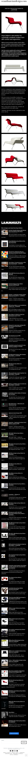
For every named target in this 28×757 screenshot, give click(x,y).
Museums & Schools (18, 753)
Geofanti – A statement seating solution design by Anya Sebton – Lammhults (17, 295)
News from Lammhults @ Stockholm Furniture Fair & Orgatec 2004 (17, 671)
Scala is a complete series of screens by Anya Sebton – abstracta (17, 384)
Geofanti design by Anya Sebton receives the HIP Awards (16, 284)
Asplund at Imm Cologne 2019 (15, 412)
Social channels (14, 754)
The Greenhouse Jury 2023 (15, 335)
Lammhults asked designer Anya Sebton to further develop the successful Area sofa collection (17, 566)
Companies (22, 752)
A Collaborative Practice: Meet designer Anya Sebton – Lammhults (17, 355)
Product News (15, 752)
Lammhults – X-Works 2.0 (14, 494)
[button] (14, 5)
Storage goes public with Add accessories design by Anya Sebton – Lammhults (17, 513)
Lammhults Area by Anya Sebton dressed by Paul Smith (16, 589)
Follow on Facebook (14, 733)
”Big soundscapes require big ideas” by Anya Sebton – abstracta (17, 373)
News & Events (7, 752)
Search (2, 740)
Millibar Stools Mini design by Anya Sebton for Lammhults (16, 641)
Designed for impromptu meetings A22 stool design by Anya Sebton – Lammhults (17, 326)
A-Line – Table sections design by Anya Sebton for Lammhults (17, 661)
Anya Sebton (11, 712)
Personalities (8, 753)
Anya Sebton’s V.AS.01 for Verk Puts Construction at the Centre (16, 315)
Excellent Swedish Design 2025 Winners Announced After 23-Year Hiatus (17, 231)
